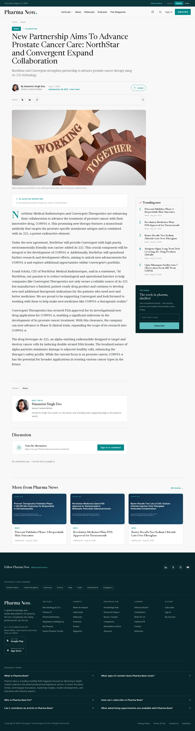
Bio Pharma (48, 626)
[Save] (143, 100)
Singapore (108, 587)
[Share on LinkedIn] (30, 100)
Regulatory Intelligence (53, 621)
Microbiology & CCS (51, 607)
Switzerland (92, 587)
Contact (137, 626)
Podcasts (102, 11)
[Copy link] (37, 100)
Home (14, 22)
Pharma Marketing (51, 616)
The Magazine (118, 11)
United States (12, 587)
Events (76, 626)
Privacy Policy (144, 723)
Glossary (108, 631)
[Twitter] (173, 567)
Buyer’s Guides (111, 616)
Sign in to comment (110, 447)
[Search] (160, 11)
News (78, 11)
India (187, 3)
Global (179, 3)
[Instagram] (180, 567)
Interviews (78, 612)
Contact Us (174, 723)
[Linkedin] (166, 567)
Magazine (77, 631)
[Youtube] (188, 567)
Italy (70, 587)
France (60, 587)
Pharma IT (47, 612)
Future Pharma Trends (53, 631)
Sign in (168, 11)
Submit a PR (139, 621)
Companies (109, 621)
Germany (48, 587)
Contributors (140, 612)
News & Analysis (80, 607)
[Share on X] (22, 100)
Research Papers (111, 612)
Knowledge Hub (111, 607)
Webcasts (89, 11)
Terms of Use (159, 723)
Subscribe (183, 11)
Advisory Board (141, 607)
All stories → (177, 488)
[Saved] (152, 11)
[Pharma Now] (20, 12)
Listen (140, 88)
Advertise (138, 631)
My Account (170, 616)
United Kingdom (31, 587)
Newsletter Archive (112, 626)
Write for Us (139, 616)
